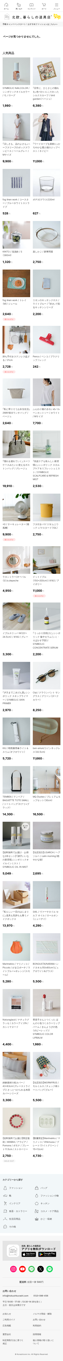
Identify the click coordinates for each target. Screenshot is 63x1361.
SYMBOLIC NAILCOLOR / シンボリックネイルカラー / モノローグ (16, 92)
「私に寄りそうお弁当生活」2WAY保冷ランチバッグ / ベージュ (16, 413)
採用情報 (37, 1334)
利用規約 (37, 1325)
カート (44, 9)
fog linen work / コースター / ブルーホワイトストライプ (16, 203)
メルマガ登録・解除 (42, 1313)
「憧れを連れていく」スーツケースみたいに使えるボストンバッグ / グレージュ (16, 465)
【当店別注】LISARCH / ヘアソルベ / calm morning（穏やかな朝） (46, 856)
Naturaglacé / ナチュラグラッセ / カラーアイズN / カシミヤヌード (16, 1023)
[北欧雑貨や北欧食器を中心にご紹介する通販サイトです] (31, 17)
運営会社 (7, 1334)
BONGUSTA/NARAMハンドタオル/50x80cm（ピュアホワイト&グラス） (46, 967)
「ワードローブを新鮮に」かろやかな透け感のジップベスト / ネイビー (46, 147)
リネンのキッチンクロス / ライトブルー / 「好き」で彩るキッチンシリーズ (46, 304)
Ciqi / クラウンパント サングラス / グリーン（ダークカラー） (46, 696)
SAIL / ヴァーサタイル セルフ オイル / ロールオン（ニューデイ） (45, 915)
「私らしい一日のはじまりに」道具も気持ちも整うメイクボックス (16, 915)
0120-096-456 (40, 1295)
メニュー (56, 9)
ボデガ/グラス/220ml (43, 199)
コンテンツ (31, 9)
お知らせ (7, 1313)
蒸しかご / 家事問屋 (43, 251)
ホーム (6, 9)
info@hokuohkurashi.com (15, 1295)
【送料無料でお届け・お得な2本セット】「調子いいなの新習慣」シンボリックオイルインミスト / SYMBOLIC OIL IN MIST (16, 859)
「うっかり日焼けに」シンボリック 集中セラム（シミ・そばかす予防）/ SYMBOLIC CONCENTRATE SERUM (46, 640)
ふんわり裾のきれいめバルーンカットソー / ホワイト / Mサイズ (46, 413)
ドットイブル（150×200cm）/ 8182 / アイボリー (46, 580)
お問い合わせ (39, 1319)
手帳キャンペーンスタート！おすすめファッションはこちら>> (30, 24)
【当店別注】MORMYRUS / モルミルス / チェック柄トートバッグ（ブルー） (46, 1086)
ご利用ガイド (9, 1319)
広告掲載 (7, 1325)
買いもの (19, 9)
